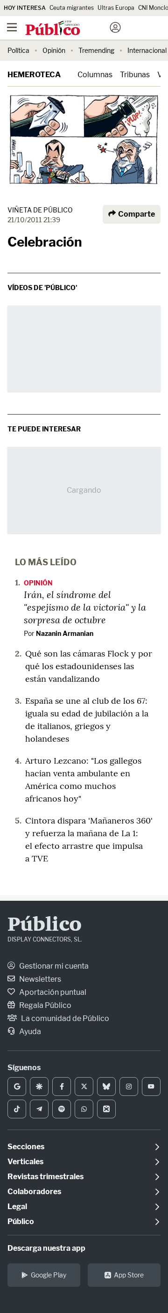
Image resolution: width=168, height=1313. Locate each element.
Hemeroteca (34, 74)
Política (18, 50)
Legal (17, 1206)
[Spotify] (61, 1109)
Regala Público (44, 1005)
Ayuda (29, 1031)
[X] (84, 1086)
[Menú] (11, 27)
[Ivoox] (106, 1109)
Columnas (94, 74)
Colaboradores (34, 1191)
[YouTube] (151, 1086)
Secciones (25, 1146)
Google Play (48, 1275)
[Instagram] (128, 1086)
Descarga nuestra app (46, 1248)
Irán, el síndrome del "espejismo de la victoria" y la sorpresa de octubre (85, 607)
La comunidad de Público (64, 1018)
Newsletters (39, 979)
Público (44, 925)
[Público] (67, 28)
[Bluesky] (106, 1086)
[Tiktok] (16, 1109)
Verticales (25, 1161)
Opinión (53, 50)
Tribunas (135, 74)
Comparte (136, 214)
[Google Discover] (39, 1086)
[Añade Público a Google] (16, 1086)
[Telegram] (39, 1109)
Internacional (147, 50)
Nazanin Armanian (64, 633)
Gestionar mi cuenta (53, 966)
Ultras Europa (116, 7)
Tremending (96, 50)
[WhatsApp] (84, 1109)
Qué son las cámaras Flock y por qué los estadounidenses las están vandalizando (88, 666)
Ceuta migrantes (71, 7)
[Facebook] (61, 1086)
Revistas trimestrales (45, 1176)
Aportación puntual (52, 992)
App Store (129, 1275)
